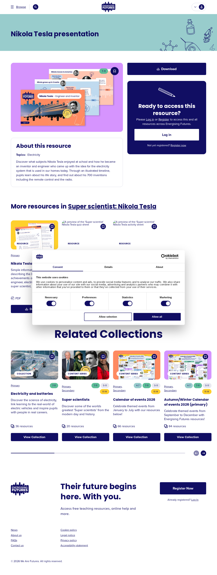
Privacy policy (69, 540)
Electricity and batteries (32, 394)
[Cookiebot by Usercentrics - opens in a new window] (166, 256)
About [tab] (159, 267)
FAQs (14, 540)
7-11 (104, 71)
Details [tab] (108, 267)
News (14, 530)
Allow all (157, 316)
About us (16, 535)
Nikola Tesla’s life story (31, 264)
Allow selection (108, 316)
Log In (195, 500)
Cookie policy (69, 530)
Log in (150, 119)
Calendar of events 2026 (134, 400)
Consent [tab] (58, 267)
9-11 (105, 385)
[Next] (203, 453)
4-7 (137, 385)
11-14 (104, 391)
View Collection (34, 437)
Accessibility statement (74, 545)
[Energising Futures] (108, 7)
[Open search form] (35, 7)
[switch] (89, 303)
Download (169, 68)
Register (164, 119)
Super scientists (76, 400)
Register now (178, 145)
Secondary (68, 390)
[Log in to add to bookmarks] (115, 71)
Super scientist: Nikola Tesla (112, 207)
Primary (15, 255)
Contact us (17, 545)
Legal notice (68, 535)
